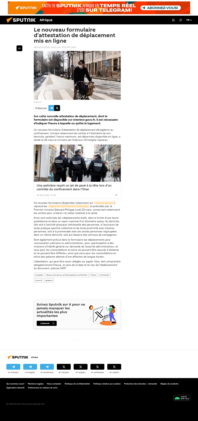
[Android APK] (182, 398)
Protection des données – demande (140, 383)
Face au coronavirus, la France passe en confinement (66, 275)
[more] (116, 195)
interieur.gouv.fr (104, 202)
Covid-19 (38, 280)
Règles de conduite (169, 383)
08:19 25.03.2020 (42, 47)
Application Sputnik (15, 387)
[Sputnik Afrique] (22, 23)
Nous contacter (54, 383)
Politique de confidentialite (77, 383)
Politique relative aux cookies (107, 383)
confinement (104, 275)
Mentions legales (36, 383)
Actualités (39, 275)
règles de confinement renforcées (69, 206)
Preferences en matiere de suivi (43, 387)
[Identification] (173, 20)
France (93, 275)
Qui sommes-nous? (15, 383)
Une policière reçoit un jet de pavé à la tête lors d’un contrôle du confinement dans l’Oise (74, 187)
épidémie (48, 280)
